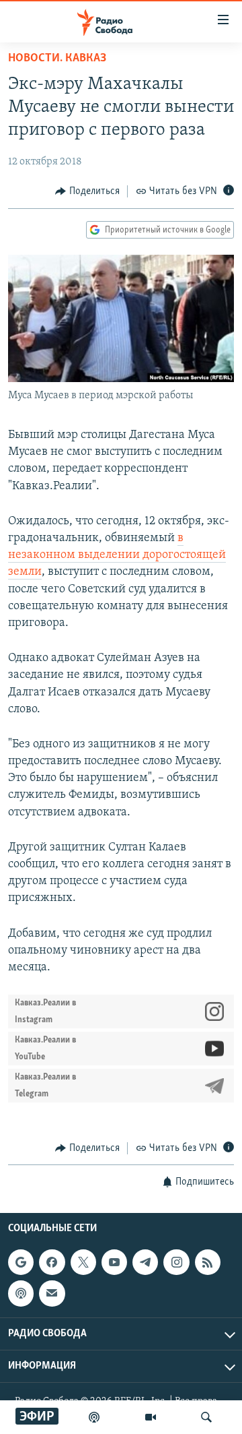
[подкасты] (94, 1417)
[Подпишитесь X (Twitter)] (83, 1262)
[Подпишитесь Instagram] (176, 1262)
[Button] (87, 191)
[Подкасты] (21, 1293)
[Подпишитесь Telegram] (145, 1262)
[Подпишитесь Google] (21, 1262)
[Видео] (150, 1417)
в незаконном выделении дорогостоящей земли (117, 555)
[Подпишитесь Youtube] (114, 1262)
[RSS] (207, 1262)
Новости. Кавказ (57, 59)
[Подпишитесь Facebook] (52, 1262)
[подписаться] (52, 1293)
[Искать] (206, 1417)
